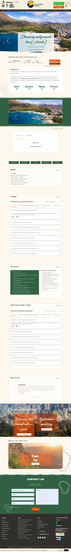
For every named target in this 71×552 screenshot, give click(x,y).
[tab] (14, 205)
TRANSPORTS (4, 534)
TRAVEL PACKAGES (4, 528)
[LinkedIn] (44, 537)
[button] (9, 10)
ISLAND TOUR (4, 530)
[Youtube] (42, 537)
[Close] (69, 550)
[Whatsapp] (55, 4)
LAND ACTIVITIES (4, 524)
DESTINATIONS (4, 522)
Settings (61, 550)
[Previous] (13, 390)
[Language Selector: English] (67, 6)
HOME (3, 520)
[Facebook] (40, 537)
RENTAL (3, 532)
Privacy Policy (44, 550)
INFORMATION (4, 538)
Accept (66, 550)
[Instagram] (38, 537)
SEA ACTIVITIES (4, 526)
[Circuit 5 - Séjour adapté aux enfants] (35, 467)
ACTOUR (3, 536)
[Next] (57, 390)
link (43, 286)
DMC (38, 528)
